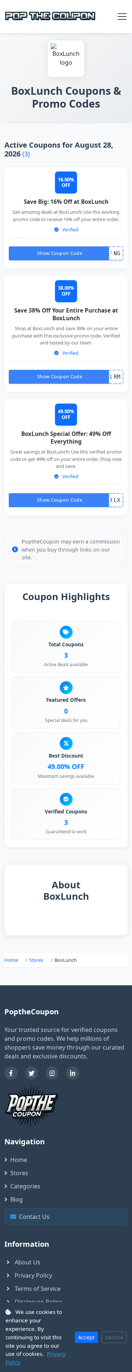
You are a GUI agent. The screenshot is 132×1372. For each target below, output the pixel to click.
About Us (27, 1262)
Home (11, 960)
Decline (114, 1337)
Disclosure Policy (38, 1302)
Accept (86, 1337)
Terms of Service (37, 1289)
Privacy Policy (33, 1275)
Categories (25, 1186)
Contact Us (68, 1217)
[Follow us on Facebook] (11, 1073)
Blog (16, 1199)
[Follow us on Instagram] (52, 1073)
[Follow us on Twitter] (31, 1073)
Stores (36, 960)
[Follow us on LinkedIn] (72, 1073)
